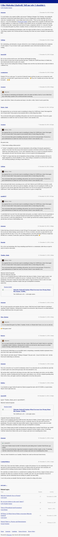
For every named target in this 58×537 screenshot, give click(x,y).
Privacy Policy (31, 531)
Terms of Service (23, 531)
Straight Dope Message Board (8, 1)
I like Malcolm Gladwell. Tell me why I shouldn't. (23, 5)
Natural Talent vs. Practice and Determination (13, 521)
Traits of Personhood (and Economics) (11, 507)
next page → (4, 485)
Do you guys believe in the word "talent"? (12, 501)
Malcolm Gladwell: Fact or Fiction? (10, 495)
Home (2, 531)
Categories (7, 531)
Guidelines (14, 531)
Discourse (9, 535)
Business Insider (8, 287)
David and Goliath (22, 21)
